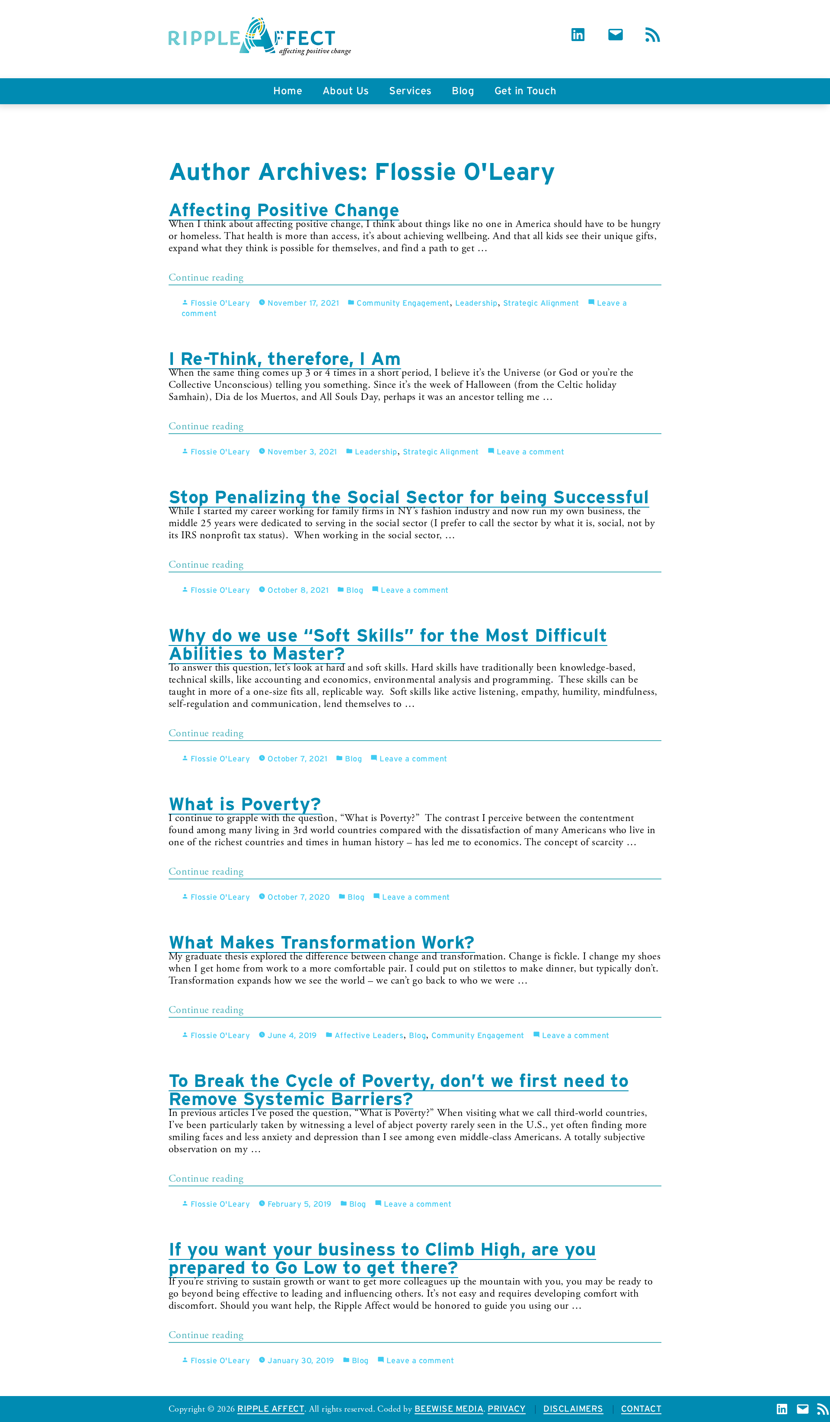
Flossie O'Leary (220, 303)
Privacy (507, 1409)
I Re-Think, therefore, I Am (285, 358)
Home (287, 91)
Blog (463, 91)
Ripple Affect (270, 1409)
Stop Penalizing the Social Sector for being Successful (409, 497)
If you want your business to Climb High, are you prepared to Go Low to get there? (382, 1258)
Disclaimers (573, 1409)
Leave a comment (530, 452)
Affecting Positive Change (284, 210)
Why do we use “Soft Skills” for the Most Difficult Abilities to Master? (388, 644)
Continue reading (227, 279)
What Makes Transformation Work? (322, 942)
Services (410, 91)
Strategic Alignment (541, 303)
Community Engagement (403, 303)
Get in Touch (526, 91)
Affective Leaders (369, 1036)
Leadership (476, 303)
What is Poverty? (245, 804)
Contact (641, 1409)
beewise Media (449, 1409)
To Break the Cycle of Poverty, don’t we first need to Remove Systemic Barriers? (399, 1089)
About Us (345, 91)
